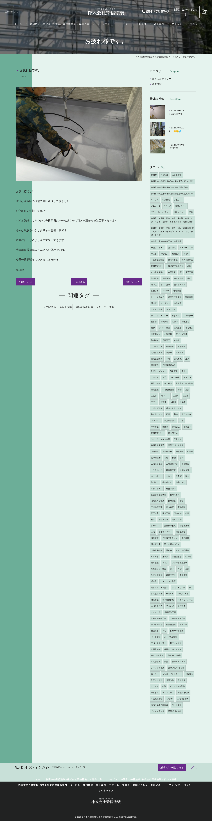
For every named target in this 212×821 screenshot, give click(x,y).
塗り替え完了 (179, 284)
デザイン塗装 (181, 334)
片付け (175, 321)
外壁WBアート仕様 (176, 667)
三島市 (154, 396)
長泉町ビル (167, 482)
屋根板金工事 (156, 358)
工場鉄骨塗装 (156, 464)
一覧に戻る (79, 281)
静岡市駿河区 (156, 266)
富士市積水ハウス (172, 544)
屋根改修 (181, 680)
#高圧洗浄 (65, 307)
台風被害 (178, 303)
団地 (168, 414)
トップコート (183, 593)
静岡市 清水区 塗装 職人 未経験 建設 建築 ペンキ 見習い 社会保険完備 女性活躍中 (172, 220)
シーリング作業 (157, 667)
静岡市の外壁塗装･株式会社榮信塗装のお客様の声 (172, 193)
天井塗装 (155, 562)
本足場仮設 (155, 661)
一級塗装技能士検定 (174, 266)
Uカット (154, 686)
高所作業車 (167, 451)
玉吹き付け (186, 414)
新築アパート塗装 (175, 445)
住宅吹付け (180, 482)
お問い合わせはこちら (186, 12)
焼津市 (182, 402)
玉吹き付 (155, 692)
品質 (187, 389)
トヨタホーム (156, 470)
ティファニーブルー (159, 315)
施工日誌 (20, 270)
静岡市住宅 (173, 433)
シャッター (188, 315)
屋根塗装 (155, 389)
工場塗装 (177, 439)
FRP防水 (169, 593)
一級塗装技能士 (157, 259)
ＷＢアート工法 (186, 247)
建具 (187, 358)
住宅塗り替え (156, 593)
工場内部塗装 (182, 698)
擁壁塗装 (155, 538)
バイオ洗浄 (178, 278)
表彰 (164, 630)
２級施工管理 (156, 698)
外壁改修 (170, 680)
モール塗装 (176, 705)
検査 (174, 457)
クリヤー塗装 (156, 309)
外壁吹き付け (183, 692)
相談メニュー (179, 212)
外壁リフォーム (157, 247)
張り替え (174, 371)
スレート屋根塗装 (179, 562)
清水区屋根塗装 (174, 297)
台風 (189, 266)
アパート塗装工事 (177, 618)
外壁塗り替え (156, 680)
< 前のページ (25, 281)
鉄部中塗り (171, 575)
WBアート (165, 396)
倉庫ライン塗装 (174, 655)
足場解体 (155, 340)
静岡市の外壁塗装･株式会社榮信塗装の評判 (169, 187)
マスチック (155, 612)
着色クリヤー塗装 (173, 408)
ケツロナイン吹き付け (171, 674)
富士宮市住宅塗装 (158, 494)
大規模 (173, 402)
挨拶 (153, 327)
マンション (155, 420)
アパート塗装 (164, 327)
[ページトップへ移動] (194, 767)
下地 (168, 358)
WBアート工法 (157, 655)
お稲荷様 (168, 334)
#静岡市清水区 (84, 307)
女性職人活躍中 (157, 272)
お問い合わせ (180, 206)
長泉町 (179, 476)
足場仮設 (155, 482)
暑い (189, 278)
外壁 (179, 569)
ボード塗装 (155, 637)
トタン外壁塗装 (182, 550)
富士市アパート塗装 (184, 383)
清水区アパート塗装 (159, 587)
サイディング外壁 (168, 581)
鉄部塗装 (189, 297)
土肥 (187, 569)
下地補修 (178, 513)
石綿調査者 (155, 457)
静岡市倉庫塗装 (157, 445)
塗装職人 (172, 247)
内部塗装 (172, 272)
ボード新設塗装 (171, 637)
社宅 (187, 513)
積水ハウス (175, 494)
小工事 (154, 253)
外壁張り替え (170, 525)
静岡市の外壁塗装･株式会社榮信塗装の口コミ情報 (172, 181)
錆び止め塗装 (175, 643)
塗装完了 (187, 426)
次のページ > (133, 281)
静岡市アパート (157, 433)
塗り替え (189, 327)
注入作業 (170, 507)
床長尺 (165, 556)
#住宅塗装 (50, 307)
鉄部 (166, 661)
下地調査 (155, 451)
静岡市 (154, 175)
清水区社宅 (177, 519)
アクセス (167, 206)
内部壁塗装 (171, 624)
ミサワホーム (156, 488)
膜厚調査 (170, 346)
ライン (165, 562)
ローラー (155, 674)
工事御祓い (155, 334)
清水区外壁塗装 (157, 500)
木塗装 (177, 340)
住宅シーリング (178, 587)
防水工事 (166, 513)
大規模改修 (177, 556)
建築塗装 (155, 599)
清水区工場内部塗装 (159, 705)
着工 (164, 377)
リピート (155, 556)
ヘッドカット (168, 692)
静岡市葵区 (173, 259)
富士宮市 (155, 290)
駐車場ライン (156, 414)
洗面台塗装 (155, 649)
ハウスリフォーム (185, 599)
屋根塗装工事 (170, 612)
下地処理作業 (156, 507)
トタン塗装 (165, 284)
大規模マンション (170, 538)
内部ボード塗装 (176, 630)
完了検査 (168, 383)
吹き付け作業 (168, 599)
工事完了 (166, 340)
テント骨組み (156, 624)
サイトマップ (106, 790)
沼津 (181, 457)
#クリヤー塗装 (105, 307)
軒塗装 (163, 402)
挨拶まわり (163, 519)
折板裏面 (189, 674)
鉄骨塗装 (185, 464)
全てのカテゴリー (161, 78)
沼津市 (165, 426)
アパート (155, 377)
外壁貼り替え (185, 470)
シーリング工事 (157, 297)
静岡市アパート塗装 (172, 649)
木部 (164, 686)
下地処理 (181, 507)
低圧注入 (155, 513)
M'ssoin (165, 290)
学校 (181, 500)
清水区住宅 (155, 544)
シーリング (165, 303)
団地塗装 (172, 500)
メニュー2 (155, 206)
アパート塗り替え (158, 643)
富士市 (184, 371)
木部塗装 (155, 426)
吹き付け (176, 315)
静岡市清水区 (187, 259)
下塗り (154, 402)
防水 (187, 476)
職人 (191, 587)
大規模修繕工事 (169, 365)
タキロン (187, 377)
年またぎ (170, 606)
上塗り (176, 396)
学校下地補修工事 (158, 618)
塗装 (191, 212)
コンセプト (177, 175)
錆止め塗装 (184, 525)
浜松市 (154, 581)
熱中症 (154, 284)
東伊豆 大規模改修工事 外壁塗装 (166, 241)
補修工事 (181, 346)
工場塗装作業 (172, 464)
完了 (172, 569)
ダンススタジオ (157, 711)
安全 (179, 389)
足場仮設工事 (156, 352)
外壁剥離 (179, 451)
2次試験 (169, 698)
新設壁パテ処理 (174, 711)
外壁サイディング (158, 371)
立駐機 (186, 396)
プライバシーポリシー (160, 212)
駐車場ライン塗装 (158, 569)
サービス (155, 199)
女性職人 (164, 253)
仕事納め (164, 321)
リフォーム (171, 309)
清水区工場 (180, 531)
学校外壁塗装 (156, 575)
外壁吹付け (171, 488)
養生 (153, 519)
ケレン (169, 476)
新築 (176, 414)
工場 (153, 531)
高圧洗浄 (166, 278)
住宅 (181, 420)
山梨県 (190, 451)
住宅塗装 (177, 290)
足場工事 (155, 278)
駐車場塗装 (171, 470)
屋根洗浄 (176, 253)
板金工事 (183, 624)
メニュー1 (178, 199)
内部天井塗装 (156, 550)
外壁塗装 (164, 175)
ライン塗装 (175, 377)
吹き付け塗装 (168, 389)
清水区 (154, 303)
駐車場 (188, 556)
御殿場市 (185, 538)
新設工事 (155, 630)
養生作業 (183, 575)
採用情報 (166, 199)
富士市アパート (165, 531)
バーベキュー (156, 476)
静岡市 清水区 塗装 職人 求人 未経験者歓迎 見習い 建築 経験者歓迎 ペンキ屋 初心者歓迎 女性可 (172, 232)
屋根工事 (178, 327)
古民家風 (178, 358)
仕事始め (185, 321)
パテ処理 (179, 352)
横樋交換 (155, 365)
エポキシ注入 (156, 606)
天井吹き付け (170, 420)
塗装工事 (189, 272)
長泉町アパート (178, 661)
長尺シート (155, 383)
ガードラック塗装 (177, 686)
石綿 (166, 457)
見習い (186, 253)
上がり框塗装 (156, 408)
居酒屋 (169, 352)
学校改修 (181, 606)
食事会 (154, 321)
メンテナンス (156, 346)
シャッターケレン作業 (160, 439)
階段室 (169, 550)
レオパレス (155, 525)
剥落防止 (176, 426)
